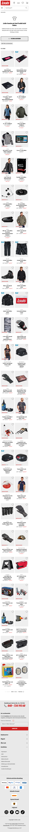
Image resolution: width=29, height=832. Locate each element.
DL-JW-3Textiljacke (21, 96)
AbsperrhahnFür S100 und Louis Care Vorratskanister (7, 497)
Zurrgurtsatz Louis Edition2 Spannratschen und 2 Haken (21, 444)
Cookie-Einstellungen (6, 769)
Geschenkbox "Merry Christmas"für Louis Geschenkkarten (21, 391)
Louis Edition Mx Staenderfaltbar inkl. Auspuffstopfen (7, 578)
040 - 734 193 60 (16, 705)
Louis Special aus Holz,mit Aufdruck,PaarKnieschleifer (21, 683)
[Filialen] (14, 3)
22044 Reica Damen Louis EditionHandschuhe (21, 524)
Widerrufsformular (5, 761)
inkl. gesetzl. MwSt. (14, 823)
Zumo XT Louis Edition (21, 150)
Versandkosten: (6, 825)
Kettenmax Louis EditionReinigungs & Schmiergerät (7, 444)
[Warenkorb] (27, 3)
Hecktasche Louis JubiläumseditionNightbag (22, 365)
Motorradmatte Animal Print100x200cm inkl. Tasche (21, 71)
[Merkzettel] (23, 3)
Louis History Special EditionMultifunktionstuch (7, 338)
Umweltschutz (4, 766)
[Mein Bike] (18, 3)
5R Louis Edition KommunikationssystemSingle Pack (21, 205)
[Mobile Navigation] (2, 8)
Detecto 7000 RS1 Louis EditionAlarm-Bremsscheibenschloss (7, 657)
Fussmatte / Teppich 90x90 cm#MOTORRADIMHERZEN (7, 98)
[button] (26, 8)
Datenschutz (4, 756)
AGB (2, 754)
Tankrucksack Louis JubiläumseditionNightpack (7, 470)
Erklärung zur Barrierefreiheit (8, 764)
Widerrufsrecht (4, 759)
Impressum (4, 751)
